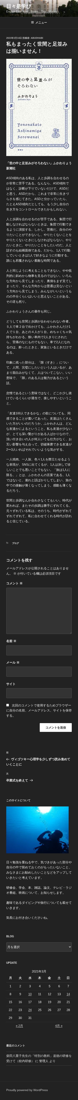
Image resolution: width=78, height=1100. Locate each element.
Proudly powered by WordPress (27, 1090)
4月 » (58, 1026)
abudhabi (37, 38)
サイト (11, 684)
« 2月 (19, 1026)
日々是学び (18, 6)
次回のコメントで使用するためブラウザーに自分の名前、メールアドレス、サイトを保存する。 (39, 711)
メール (13, 662)
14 (68, 994)
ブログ (15, 543)
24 (30, 1010)
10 (30, 994)
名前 (11, 641)
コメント (14, 583)
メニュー (41, 22)
